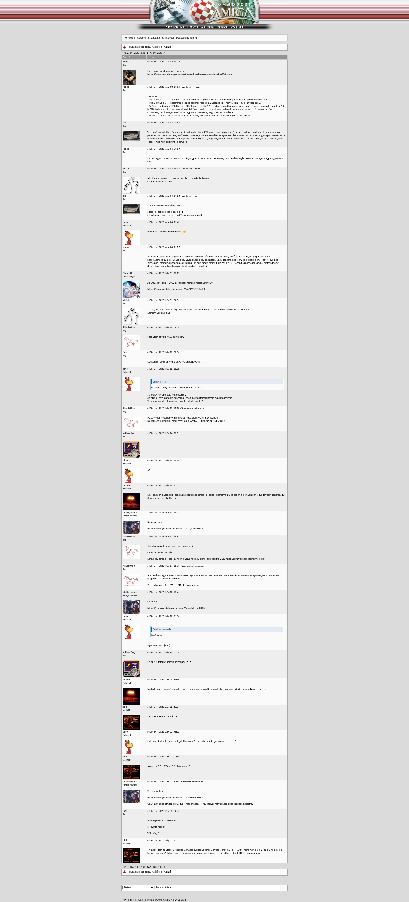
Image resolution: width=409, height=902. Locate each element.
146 (143, 53)
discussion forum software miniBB (152, 900)
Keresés (141, 37)
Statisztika (154, 37)
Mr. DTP (127, 710)
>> (165, 53)
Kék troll (127, 225)
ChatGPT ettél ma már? (160, 552)
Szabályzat (168, 37)
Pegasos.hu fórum (186, 37)
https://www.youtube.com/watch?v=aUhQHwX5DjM (176, 608)
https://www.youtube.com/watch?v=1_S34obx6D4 (175, 528)
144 (132, 53)
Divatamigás (129, 276)
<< (123, 53)
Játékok (157, 47)
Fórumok (130, 37)
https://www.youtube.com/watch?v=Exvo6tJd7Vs (175, 797)
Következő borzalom (159, 421)
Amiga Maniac (130, 516)
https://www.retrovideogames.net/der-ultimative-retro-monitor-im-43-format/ (190, 74)
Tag (124, 65)
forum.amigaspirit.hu (140, 47)
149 (160, 53)
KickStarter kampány (163, 205)
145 (137, 53)
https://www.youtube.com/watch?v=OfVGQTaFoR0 (176, 289)
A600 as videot (175, 337)
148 (155, 53)
